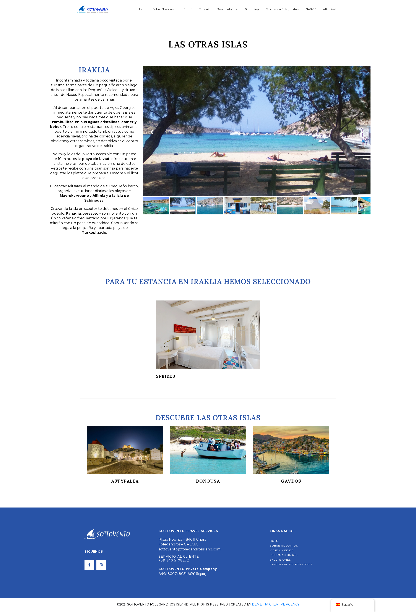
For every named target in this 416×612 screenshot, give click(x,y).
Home (142, 9)
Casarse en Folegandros (282, 9)
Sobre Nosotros (163, 9)
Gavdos (208, 481)
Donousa (125, 481)
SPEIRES (165, 376)
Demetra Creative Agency (275, 604)
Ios (291, 481)
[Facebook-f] (89, 565)
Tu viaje (204, 9)
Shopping (252, 9)
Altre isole (330, 9)
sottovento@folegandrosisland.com (190, 549)
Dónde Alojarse (228, 9)
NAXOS (311, 9)
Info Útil (187, 9)
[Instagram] (101, 565)
